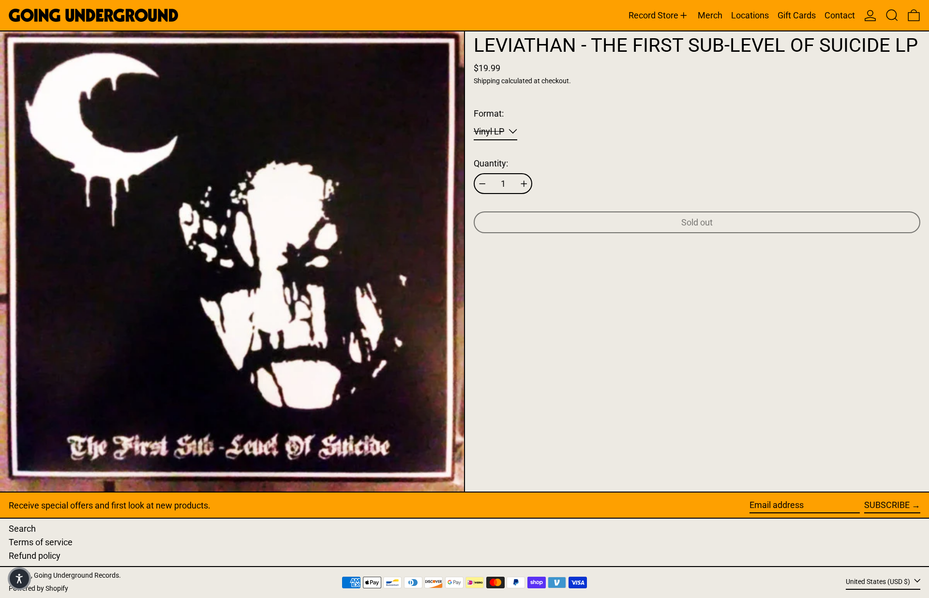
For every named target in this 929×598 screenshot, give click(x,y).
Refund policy (34, 556)
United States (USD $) (879, 582)
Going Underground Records (76, 575)
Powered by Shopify (38, 588)
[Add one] (524, 183)
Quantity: (491, 163)
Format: (489, 113)
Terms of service (41, 542)
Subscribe (887, 505)
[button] (892, 15)
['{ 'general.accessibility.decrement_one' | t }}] (482, 183)
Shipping (487, 81)
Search (22, 528)
